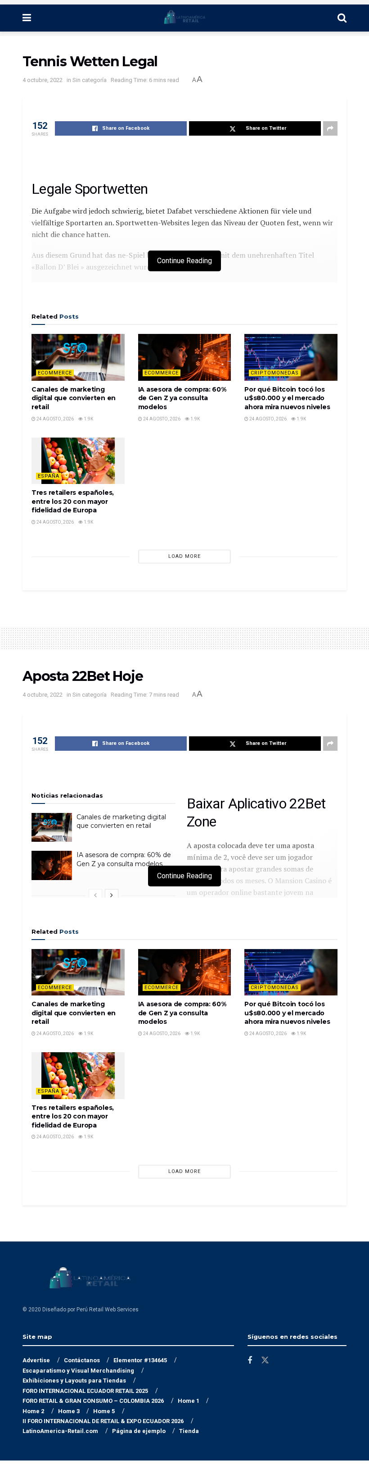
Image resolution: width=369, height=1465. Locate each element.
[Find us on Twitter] (265, 1360)
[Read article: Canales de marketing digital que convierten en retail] (78, 357)
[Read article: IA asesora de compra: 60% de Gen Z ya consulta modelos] (184, 357)
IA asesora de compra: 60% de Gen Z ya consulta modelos (182, 398)
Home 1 (188, 1400)
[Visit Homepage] (184, 18)
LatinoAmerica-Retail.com (60, 1431)
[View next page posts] (111, 895)
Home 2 (33, 1411)
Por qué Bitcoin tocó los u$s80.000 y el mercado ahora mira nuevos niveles (287, 398)
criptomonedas (275, 373)
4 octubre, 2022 (42, 80)
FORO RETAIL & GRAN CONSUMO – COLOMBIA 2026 (93, 1400)
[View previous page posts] (95, 895)
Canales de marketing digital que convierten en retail (74, 398)
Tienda (189, 1431)
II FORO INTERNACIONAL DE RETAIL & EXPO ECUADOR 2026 (103, 1421)
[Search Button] (342, 18)
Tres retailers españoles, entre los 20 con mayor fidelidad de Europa (73, 501)
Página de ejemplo (139, 1431)
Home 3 (69, 1411)
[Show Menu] (26, 18)
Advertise (36, 1360)
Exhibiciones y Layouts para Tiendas (74, 1380)
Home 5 (104, 1411)
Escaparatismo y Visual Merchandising (78, 1370)
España (48, 476)
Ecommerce (55, 373)
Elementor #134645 (140, 1360)
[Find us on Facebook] (250, 1360)
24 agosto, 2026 (55, 418)
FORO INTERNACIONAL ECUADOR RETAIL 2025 (85, 1390)
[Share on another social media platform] (330, 128)
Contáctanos (82, 1360)
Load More (184, 556)
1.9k (88, 418)
